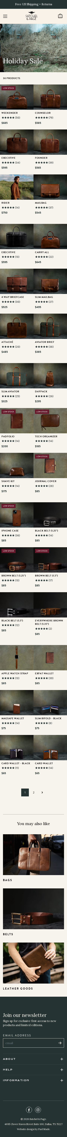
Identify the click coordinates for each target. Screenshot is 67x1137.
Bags (7, 880)
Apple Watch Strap (14, 673)
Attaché (7, 342)
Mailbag (40, 203)
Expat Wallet (44, 673)
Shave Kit (8, 481)
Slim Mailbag (44, 297)
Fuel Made (44, 1129)
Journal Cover (45, 481)
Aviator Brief (44, 342)
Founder (41, 158)
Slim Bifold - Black (48, 718)
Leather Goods (18, 989)
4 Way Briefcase (12, 297)
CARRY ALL (42, 252)
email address (17, 1035)
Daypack (41, 391)
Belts (8, 934)
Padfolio (8, 436)
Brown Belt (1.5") (46, 576)
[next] (42, 792)
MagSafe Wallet (12, 718)
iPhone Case (10, 531)
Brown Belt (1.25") (13, 576)
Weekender (9, 113)
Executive (8, 158)
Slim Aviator (10, 391)
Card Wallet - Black (15, 763)
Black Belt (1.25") (46, 531)
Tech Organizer (46, 436)
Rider (5, 203)
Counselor (43, 113)
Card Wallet (44, 763)
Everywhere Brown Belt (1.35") (49, 622)
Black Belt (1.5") (12, 621)
